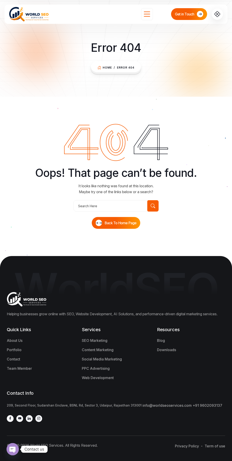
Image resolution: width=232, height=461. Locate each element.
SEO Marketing (94, 340)
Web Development (98, 377)
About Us (14, 340)
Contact (13, 359)
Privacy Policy (187, 446)
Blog (161, 340)
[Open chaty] (13, 449)
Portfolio (14, 350)
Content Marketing (98, 350)
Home (107, 67)
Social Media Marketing (102, 359)
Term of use (215, 446)
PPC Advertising (96, 368)
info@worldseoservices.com (167, 405)
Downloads (166, 350)
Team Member (19, 368)
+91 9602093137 (207, 405)
